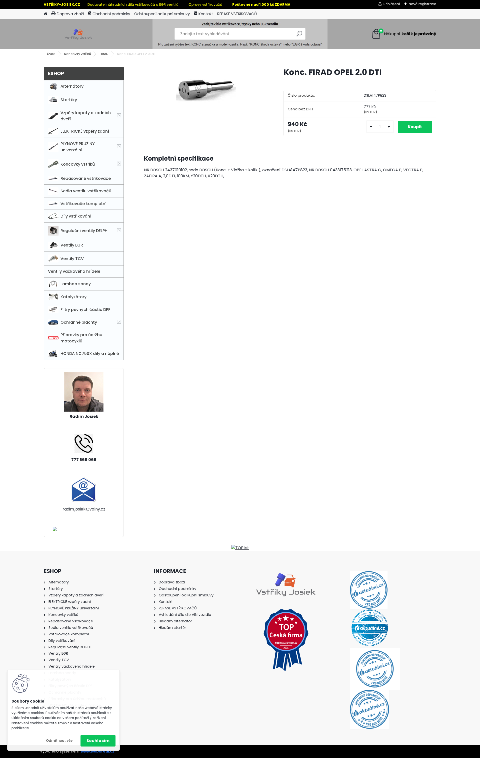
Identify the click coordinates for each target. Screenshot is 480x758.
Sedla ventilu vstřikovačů (85, 191)
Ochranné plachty (78, 322)
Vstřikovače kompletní (83, 204)
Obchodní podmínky (111, 13)
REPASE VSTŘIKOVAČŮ (237, 13)
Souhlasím (98, 741)
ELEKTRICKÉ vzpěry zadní (84, 131)
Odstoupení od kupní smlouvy (162, 13)
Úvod (51, 53)
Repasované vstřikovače (85, 178)
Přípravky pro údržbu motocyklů (81, 338)
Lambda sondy (75, 284)
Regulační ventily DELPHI (84, 231)
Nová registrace (422, 3)
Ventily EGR (71, 245)
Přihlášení (392, 3)
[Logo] (78, 33)
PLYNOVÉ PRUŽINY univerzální (77, 147)
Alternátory (72, 86)
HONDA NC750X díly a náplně (89, 353)
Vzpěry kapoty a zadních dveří (85, 116)
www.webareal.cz (97, 751)
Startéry (68, 100)
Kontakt (205, 13)
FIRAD (104, 53)
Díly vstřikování (75, 216)
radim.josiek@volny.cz (83, 509)
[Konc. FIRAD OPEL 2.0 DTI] (206, 89)
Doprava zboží (70, 13)
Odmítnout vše (59, 740)
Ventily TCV (72, 258)
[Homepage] (45, 14)
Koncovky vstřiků (77, 53)
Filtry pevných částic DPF (85, 309)
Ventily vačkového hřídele (74, 271)
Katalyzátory (73, 297)
